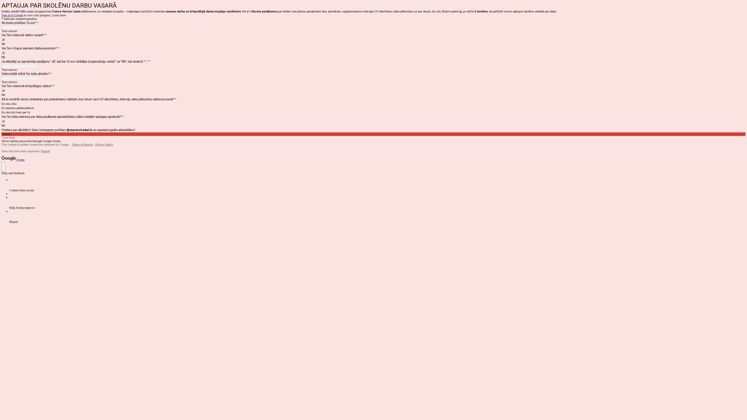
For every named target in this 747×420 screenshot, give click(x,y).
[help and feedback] (3, 167)
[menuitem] (377, 185)
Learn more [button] (59, 15)
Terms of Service (82, 144)
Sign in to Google (12, 15)
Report (45, 151)
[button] (373, 134)
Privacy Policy (104, 144)
